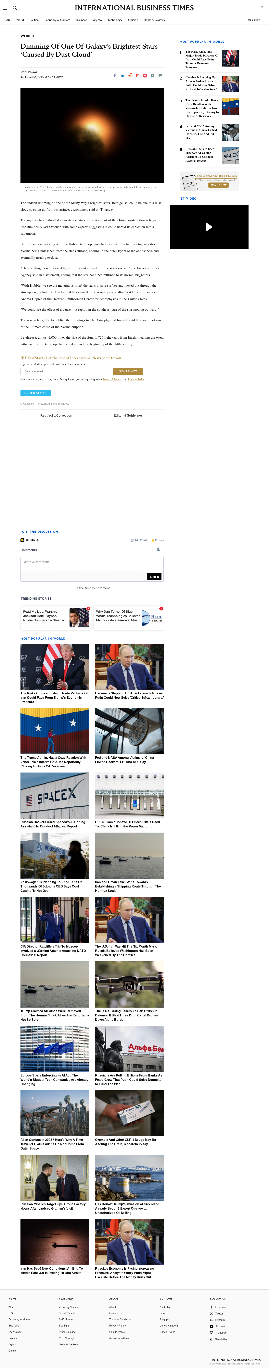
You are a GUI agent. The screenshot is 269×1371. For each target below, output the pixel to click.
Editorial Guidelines (128, 415)
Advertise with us (119, 1338)
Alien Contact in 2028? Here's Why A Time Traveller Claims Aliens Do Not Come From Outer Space (52, 1144)
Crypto (97, 20)
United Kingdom (169, 1325)
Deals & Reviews (154, 20)
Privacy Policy (136, 379)
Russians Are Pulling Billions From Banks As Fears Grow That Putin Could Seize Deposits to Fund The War (128, 1080)
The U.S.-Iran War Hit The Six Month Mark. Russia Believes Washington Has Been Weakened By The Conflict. (126, 951)
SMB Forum (66, 1319)
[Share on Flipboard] (137, 75)
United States (167, 1331)
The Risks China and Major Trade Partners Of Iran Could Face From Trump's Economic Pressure (54, 698)
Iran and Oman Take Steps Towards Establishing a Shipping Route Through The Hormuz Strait (128, 886)
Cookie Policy (117, 1331)
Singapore (165, 1319)
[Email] (152, 75)
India (162, 1313)
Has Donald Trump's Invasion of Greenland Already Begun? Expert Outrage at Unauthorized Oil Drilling (127, 1208)
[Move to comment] (160, 75)
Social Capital (67, 1313)
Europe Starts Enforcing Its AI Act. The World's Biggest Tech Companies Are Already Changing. (54, 1080)
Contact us (115, 1313)
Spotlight (64, 1325)
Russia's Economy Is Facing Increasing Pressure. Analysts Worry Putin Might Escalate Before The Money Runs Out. (124, 1273)
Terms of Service (112, 379)
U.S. (8, 20)
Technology (115, 20)
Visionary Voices (68, 1307)
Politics (34, 20)
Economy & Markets (57, 20)
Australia (165, 1307)
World (20, 20)
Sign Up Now (218, 185)
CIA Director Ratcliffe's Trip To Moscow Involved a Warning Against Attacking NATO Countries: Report (53, 951)
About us (114, 1307)
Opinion (133, 20)
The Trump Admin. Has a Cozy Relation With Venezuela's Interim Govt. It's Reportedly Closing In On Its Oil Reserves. (53, 762)
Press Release (67, 1331)
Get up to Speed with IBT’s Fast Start (216, 175)
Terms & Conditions (120, 1319)
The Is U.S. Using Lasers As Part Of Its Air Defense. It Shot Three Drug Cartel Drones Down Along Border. (126, 1015)
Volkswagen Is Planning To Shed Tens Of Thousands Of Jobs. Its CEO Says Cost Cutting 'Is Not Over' (51, 886)
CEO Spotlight (67, 1338)
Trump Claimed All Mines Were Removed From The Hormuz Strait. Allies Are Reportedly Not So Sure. (54, 1015)
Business (81, 20)
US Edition (254, 19)
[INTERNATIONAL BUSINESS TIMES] (134, 8)
